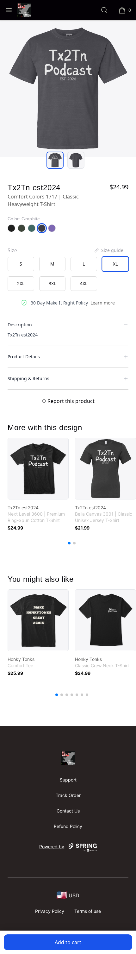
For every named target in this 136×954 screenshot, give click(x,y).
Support (68, 779)
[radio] (21, 264)
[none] (108, 250)
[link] (38, 468)
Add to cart (68, 942)
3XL (52, 283)
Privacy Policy (49, 911)
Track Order (68, 795)
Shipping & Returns (28, 378)
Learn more (102, 303)
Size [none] (12, 250)
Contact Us (68, 810)
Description (20, 325)
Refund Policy (68, 826)
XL (115, 264)
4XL (83, 283)
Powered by (51, 846)
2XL (20, 283)
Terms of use (87, 911)
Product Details (24, 357)
